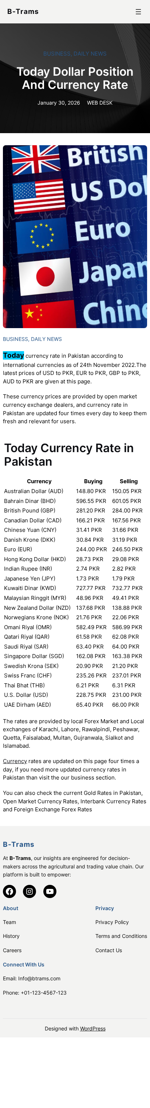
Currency (15, 761)
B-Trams (23, 11)
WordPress (93, 1028)
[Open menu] (138, 11)
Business (57, 53)
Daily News (90, 53)
